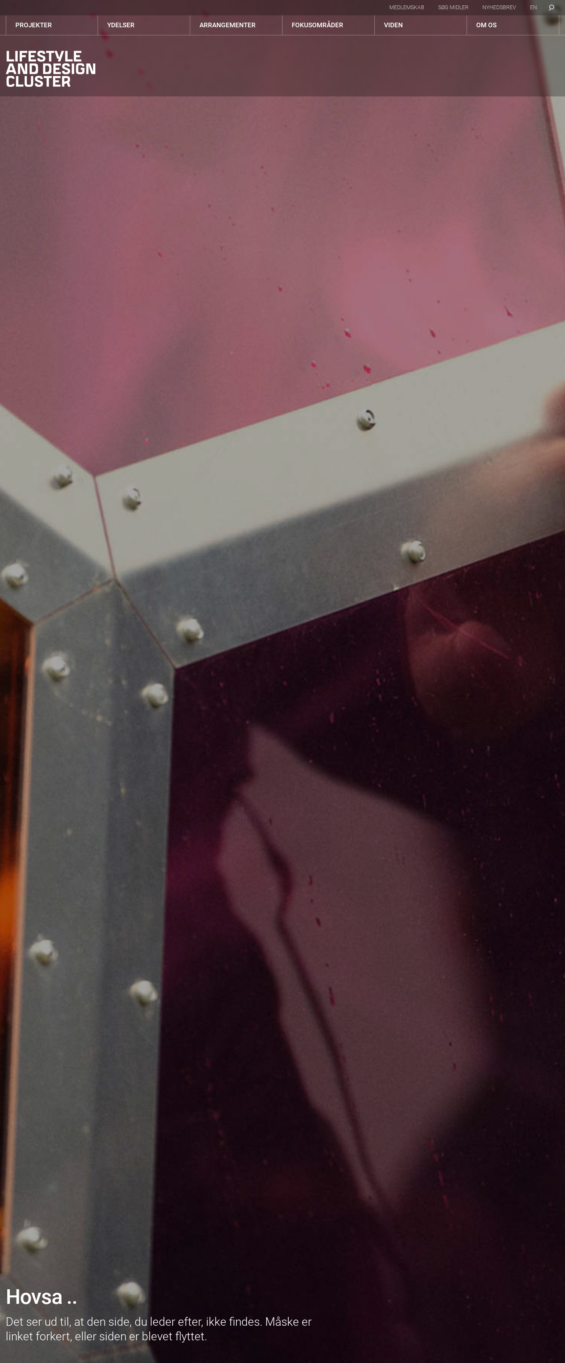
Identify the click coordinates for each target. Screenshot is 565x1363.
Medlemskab (406, 7)
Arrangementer (227, 25)
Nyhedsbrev (499, 7)
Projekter (33, 25)
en (533, 7)
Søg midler (453, 7)
